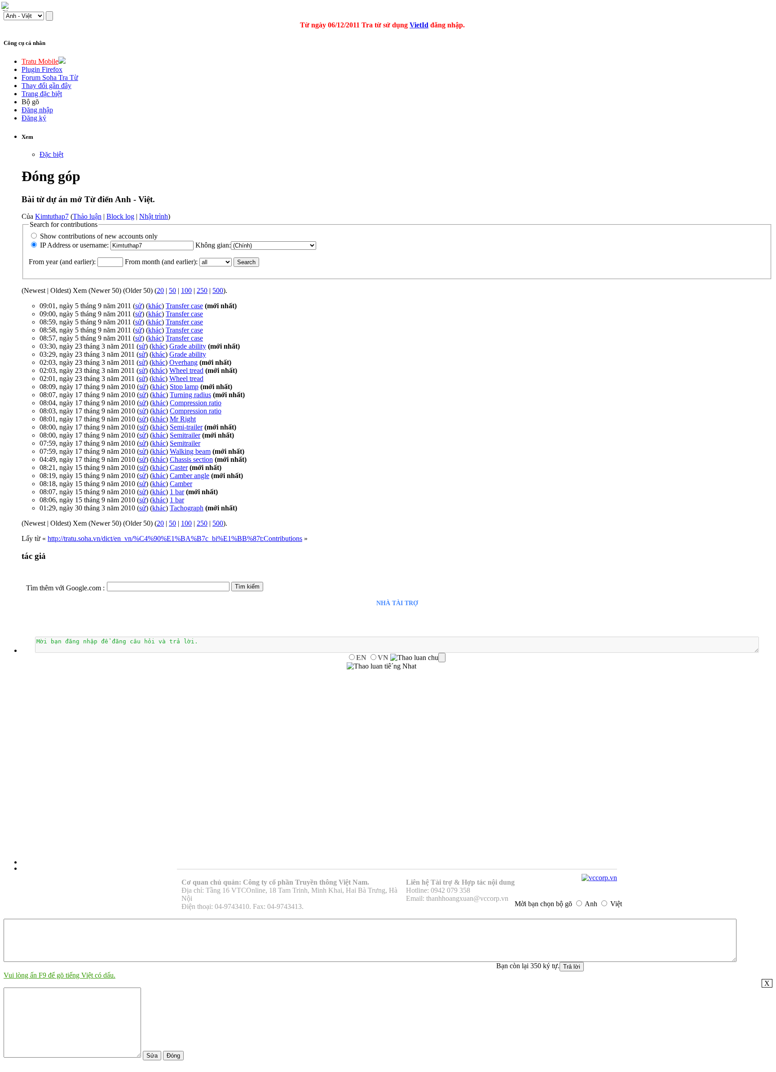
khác (155, 306)
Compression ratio (195, 403)
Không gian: (213, 245)
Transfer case (184, 306)
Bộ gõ (30, 102)
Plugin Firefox (42, 69)
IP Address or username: (74, 245)
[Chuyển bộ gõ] (6, 6)
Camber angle (189, 475)
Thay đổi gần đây (46, 85)
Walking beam (190, 451)
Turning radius (190, 395)
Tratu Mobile (40, 61)
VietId (419, 25)
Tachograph (186, 508)
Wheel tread (186, 370)
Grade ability (187, 346)
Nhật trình (153, 216)
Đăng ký (34, 118)
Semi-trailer (186, 427)
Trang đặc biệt (42, 93)
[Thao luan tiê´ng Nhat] (381, 666)
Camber (181, 483)
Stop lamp (184, 386)
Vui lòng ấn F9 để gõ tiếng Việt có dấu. (59, 975)
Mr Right (183, 419)
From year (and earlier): (62, 262)
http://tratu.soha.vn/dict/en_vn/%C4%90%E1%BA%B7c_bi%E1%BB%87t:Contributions (175, 538)
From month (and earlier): (161, 262)
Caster (179, 467)
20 (160, 290)
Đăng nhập (37, 110)
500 (217, 290)
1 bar (177, 492)
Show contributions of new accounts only (99, 236)
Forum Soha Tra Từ (50, 77)
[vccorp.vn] (599, 878)
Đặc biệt (51, 154)
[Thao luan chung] (417, 658)
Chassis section (191, 459)
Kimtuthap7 (52, 216)
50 (172, 290)
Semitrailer (185, 435)
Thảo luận (87, 216)
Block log (120, 216)
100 (186, 290)
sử (138, 306)
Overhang (183, 362)
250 (202, 290)
